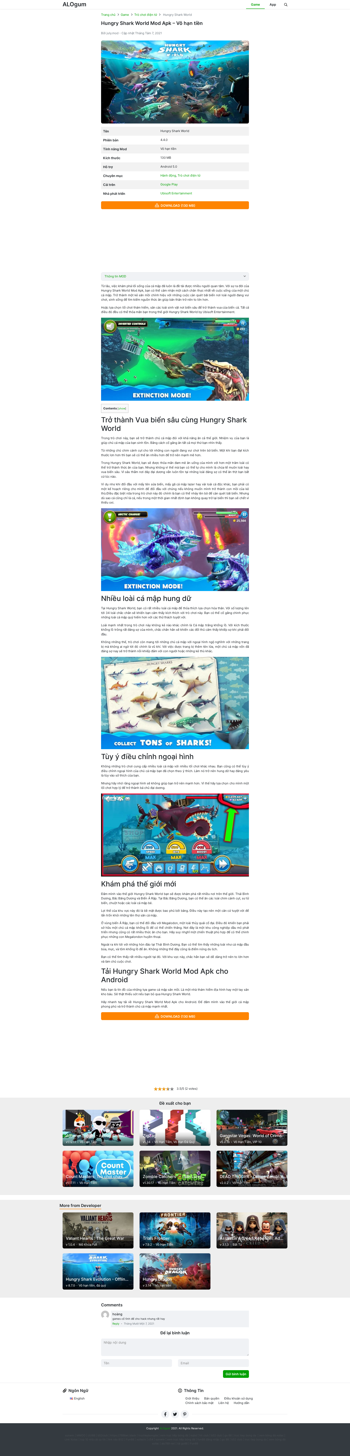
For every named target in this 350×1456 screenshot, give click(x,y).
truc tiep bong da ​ (245, 1435)
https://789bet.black (123, 1435)
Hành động (168, 175)
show (121, 408)
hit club (204, 1435)
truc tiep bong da (256, 1439)
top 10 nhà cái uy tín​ (93, 1439)
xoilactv (141, 1439)
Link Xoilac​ (71, 1439)
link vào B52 (116, 1439)
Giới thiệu (192, 1398)
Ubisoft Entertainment (176, 193)
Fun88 (130, 1439)
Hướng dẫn (241, 1403)
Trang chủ (108, 15)
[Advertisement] (175, 240)
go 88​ (225, 1439)
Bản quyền (211, 1398)
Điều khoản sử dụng (238, 1398)
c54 (150, 1439)
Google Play (169, 184)
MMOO (81, 1435)
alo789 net (168, 1443)
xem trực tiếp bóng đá (174, 1435)
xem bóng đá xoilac (271, 1435)
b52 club (216, 1435)
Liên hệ (223, 1403)
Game (255, 4)
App (273, 4)
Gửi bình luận (236, 1374)
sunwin (160, 1439)
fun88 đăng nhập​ (208, 1439)
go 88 (228, 1435)
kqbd (194, 1435)
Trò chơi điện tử (145, 15)
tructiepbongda (148, 1435)
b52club (103, 1435)
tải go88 (182, 1443)
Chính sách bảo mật (199, 1403)
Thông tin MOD (115, 276)
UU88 (91, 1435)
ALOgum (74, 4)
